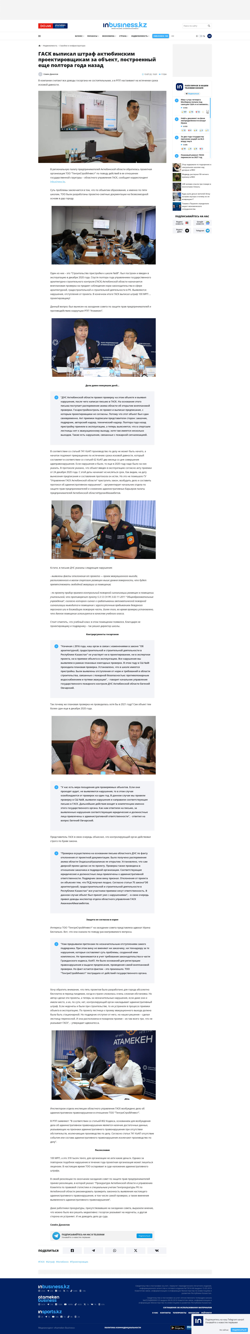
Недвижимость (139, 36)
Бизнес (79, 36)
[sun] (197, 36)
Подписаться (239, 1330)
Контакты (165, 1312)
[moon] (204, 36)
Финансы (92, 36)
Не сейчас (224, 1330)
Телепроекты (179, 1312)
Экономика (108, 36)
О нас (155, 1312)
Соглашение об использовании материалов (187, 1307)
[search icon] (209, 26)
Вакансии (193, 1312)
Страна (123, 36)
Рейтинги (206, 1312)
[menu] (39, 36)
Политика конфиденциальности (123, 1327)
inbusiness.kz (57, 181)
